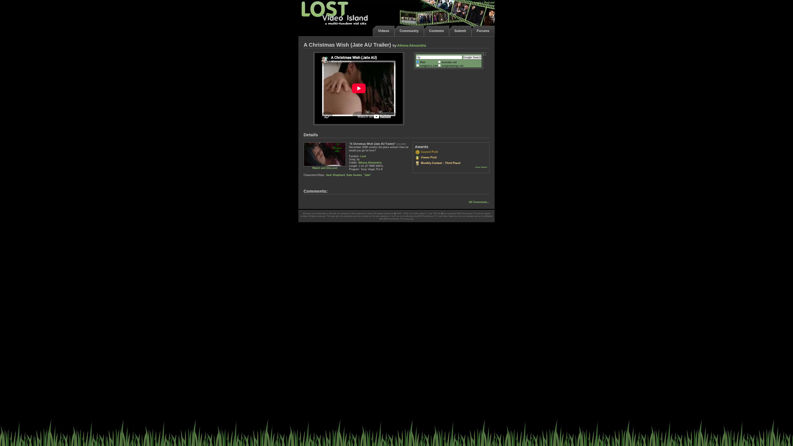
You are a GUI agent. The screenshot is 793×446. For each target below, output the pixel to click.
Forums (483, 31)
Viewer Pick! (428, 157)
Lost (363, 156)
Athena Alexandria (411, 45)
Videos (383, 31)
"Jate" (367, 175)
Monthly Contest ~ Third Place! (440, 163)
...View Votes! (480, 167)
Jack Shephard (335, 175)
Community (409, 31)
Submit (460, 31)
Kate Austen (354, 175)
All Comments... (479, 202)
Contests (436, 31)
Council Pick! (429, 151)
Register (489, 2)
